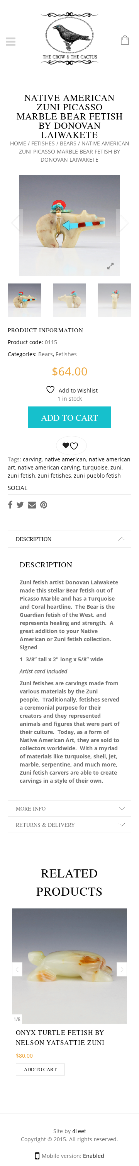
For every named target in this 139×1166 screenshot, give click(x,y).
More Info (31, 808)
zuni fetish (21, 475)
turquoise (95, 467)
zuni (116, 467)
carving (32, 459)
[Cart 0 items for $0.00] (121, 40)
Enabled (93, 1155)
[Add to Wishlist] (71, 445)
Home (18, 143)
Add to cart (69, 417)
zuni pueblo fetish (97, 475)
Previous (15, 222)
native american (65, 459)
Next (123, 222)
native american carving (49, 467)
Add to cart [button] (40, 1069)
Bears (68, 143)
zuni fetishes (54, 475)
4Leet (79, 1131)
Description (33, 539)
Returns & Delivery (45, 824)
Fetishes (43, 143)
